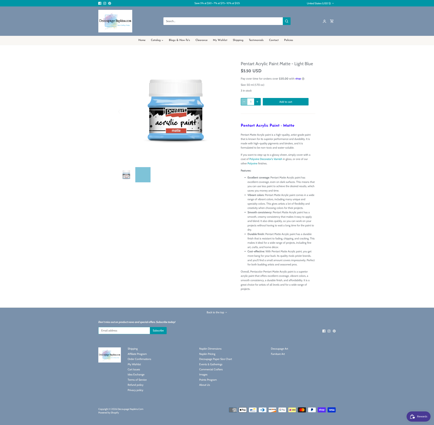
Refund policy (135, 384)
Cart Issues (134, 369)
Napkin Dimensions (210, 348)
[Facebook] (99, 3)
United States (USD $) (319, 3)
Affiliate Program (137, 354)
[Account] (324, 21)
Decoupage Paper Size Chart (215, 359)
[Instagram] (104, 3)
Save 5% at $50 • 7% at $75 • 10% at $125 (217, 3)
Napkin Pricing (207, 354)
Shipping (133, 348)
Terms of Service (137, 379)
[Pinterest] (109, 3)
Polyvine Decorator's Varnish (265, 159)
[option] (176, 111)
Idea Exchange (136, 374)
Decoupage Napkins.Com (130, 409)
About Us (204, 384)
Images (203, 374)
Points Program (208, 379)
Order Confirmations (139, 359)
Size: (243, 84)
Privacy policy (135, 390)
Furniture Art (278, 354)
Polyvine (252, 163)
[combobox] (223, 21)
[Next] (227, 111)
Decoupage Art (279, 348)
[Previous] (123, 111)
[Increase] (257, 101)
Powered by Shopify (108, 412)
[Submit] (287, 21)
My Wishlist (134, 364)
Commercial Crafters (211, 369)
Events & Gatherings (210, 364)
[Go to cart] (332, 21)
